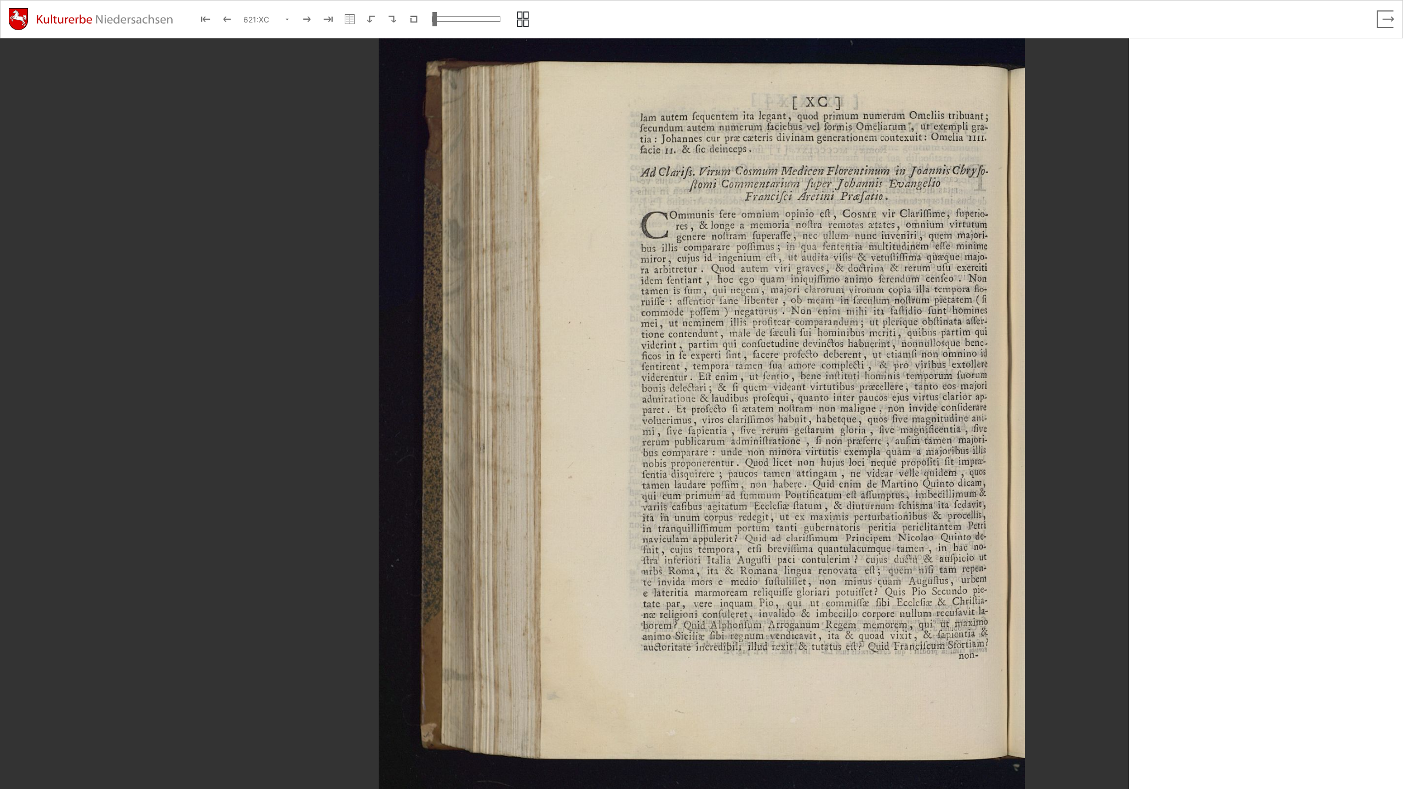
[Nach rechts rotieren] (392, 19)
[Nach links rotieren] (371, 19)
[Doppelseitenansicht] (349, 19)
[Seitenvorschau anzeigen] (523, 19)
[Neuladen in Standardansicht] (414, 19)
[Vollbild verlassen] (1385, 19)
